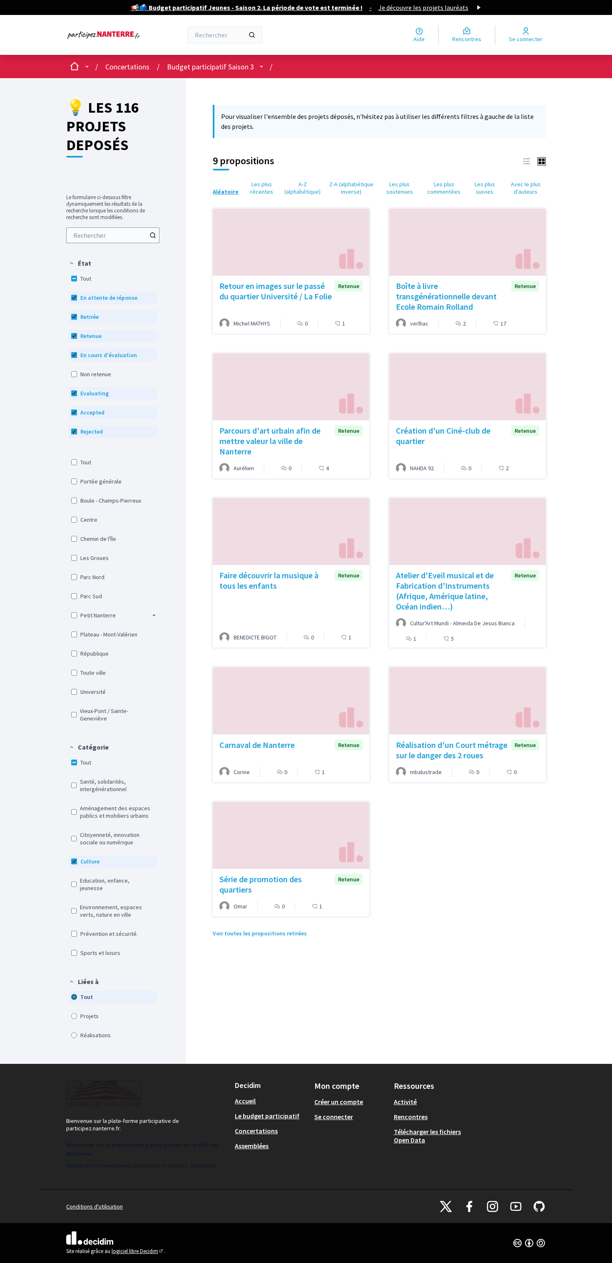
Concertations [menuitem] (256, 1131)
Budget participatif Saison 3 (210, 67)
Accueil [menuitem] (245, 1101)
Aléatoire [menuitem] (226, 191)
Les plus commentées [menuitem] (443, 187)
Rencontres (411, 1117)
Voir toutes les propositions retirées (260, 933)
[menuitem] (112, 235)
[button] (80, 263)
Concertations (127, 67)
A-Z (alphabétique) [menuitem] (302, 187)
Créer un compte (338, 1102)
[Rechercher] (252, 35)
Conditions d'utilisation (94, 1206)
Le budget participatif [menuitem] (267, 1116)
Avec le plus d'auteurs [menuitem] (526, 187)
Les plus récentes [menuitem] (261, 187)
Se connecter (333, 1117)
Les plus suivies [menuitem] (485, 187)
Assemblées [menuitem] (252, 1146)
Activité (405, 1102)
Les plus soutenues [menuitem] (399, 187)
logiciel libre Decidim (138, 1251)
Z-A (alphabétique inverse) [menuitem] (351, 187)
